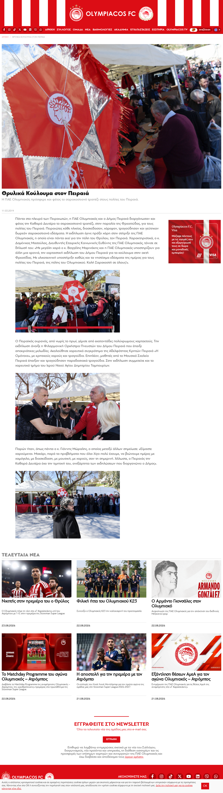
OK (205, 786)
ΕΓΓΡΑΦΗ (111, 739)
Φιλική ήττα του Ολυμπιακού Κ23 (107, 601)
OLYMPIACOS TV (177, 29)
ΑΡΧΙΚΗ (50, 29)
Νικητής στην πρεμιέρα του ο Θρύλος (35, 601)
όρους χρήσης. (134, 757)
